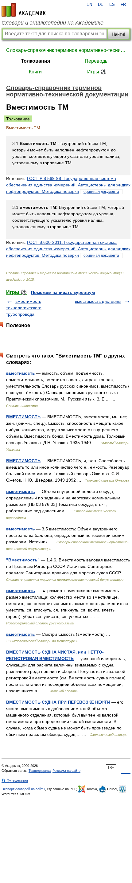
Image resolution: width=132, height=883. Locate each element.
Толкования (35, 61)
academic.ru (24, 10)
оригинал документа (101, 191)
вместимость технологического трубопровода (23, 308)
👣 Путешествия (15, 780)
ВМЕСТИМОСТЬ (23, 416)
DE (100, 4)
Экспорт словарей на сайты (23, 789)
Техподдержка (40, 770)
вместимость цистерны (98, 301)
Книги (35, 71)
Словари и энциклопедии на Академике (52, 23)
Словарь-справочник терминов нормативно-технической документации (66, 50)
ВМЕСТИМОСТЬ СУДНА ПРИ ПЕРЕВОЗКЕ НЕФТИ (58, 702)
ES (112, 4)
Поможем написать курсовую (63, 292)
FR (123, 4)
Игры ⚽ (97, 71)
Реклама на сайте (66, 770)
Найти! (118, 34)
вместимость (20, 373)
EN (89, 4)
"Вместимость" (23, 559)
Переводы (97, 61)
